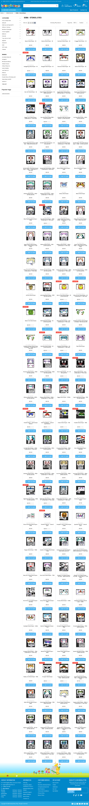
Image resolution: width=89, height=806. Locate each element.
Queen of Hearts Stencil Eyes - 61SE (47, 550)
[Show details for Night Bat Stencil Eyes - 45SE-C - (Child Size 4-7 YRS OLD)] (47, 490)
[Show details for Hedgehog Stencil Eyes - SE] (30, 58)
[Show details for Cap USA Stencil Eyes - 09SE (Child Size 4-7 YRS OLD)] (47, 210)
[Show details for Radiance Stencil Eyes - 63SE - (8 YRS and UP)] (47, 363)
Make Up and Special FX (8, 25)
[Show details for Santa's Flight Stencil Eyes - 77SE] (47, 617)
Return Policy (41, 795)
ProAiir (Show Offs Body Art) (9, 77)
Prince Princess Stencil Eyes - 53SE (30, 525)
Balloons (4, 34)
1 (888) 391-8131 (6, 786)
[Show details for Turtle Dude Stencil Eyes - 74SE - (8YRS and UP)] (64, 668)
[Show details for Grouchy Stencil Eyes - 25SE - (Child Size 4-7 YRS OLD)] (64, 439)
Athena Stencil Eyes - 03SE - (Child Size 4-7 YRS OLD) (47, 194)
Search (39, 782)
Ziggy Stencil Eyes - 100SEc (64, 397)
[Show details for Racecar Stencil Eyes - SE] (64, 58)
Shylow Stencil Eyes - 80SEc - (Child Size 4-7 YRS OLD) (47, 398)
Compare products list (43, 787)
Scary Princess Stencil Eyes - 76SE (47, 601)
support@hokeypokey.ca (9, 784)
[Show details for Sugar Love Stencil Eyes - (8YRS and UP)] (80, 83)
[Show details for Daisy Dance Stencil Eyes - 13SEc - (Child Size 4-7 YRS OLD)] (30, 236)
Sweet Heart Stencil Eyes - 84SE (63, 652)
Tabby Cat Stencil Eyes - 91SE (30, 676)
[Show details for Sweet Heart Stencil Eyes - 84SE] (64, 642)
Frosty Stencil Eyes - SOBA (63, 600)
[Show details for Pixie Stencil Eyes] (80, 337)
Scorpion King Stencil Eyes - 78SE (64, 626)
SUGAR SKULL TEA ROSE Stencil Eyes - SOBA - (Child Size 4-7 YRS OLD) (30, 169)
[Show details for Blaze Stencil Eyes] (80, 185)
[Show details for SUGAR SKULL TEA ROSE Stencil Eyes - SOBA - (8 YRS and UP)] (80, 134)
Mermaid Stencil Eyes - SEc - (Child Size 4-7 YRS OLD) (64, 321)
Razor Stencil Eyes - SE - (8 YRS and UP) (64, 372)
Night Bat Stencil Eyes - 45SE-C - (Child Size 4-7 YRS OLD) (47, 499)
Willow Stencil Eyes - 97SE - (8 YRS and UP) (30, 753)
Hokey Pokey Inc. (6, 66)
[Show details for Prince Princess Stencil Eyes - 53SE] (30, 515)
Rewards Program (27, 792)
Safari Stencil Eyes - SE (80, 66)
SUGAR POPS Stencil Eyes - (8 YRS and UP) (47, 143)
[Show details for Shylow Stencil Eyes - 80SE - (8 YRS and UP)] (30, 388)
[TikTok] (87, 1)
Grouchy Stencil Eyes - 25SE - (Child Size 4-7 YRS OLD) (64, 448)
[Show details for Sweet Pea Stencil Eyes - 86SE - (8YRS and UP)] (80, 642)
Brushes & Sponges (6, 29)
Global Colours (5, 63)
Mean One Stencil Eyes (30, 320)
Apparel (4, 40)
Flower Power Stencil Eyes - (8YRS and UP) (64, 703)
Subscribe (71, 791)
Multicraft (4, 75)
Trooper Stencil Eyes (47, 676)
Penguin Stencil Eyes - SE (47, 66)
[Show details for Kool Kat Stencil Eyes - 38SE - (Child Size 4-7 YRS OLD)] (80, 465)
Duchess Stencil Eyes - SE (64, 41)
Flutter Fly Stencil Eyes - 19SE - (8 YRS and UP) (47, 270)
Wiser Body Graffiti (6, 79)
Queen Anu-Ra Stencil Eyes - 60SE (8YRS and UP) (64, 550)
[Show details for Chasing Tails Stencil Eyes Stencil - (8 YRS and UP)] (64, 109)
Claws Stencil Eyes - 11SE (64, 422)
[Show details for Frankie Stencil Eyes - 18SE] (80, 414)
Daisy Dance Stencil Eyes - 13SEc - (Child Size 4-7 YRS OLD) (30, 245)
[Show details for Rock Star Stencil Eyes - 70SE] (47, 566)
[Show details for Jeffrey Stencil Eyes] (30, 286)
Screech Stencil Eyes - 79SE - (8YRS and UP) (80, 626)
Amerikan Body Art (6, 57)
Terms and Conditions (43, 791)
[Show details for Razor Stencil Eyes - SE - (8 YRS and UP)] (64, 363)
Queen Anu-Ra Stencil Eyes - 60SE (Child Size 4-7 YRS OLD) (80, 550)
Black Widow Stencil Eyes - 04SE (64, 169)
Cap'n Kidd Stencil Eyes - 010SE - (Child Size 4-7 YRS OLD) (63, 220)
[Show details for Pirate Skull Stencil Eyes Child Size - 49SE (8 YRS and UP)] (30, 134)
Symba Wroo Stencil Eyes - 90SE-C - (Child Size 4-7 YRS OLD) (64, 728)
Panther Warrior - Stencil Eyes (47, 525)
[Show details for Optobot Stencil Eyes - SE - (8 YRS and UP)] (47, 337)
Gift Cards (4, 47)
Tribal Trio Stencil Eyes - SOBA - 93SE (80, 728)
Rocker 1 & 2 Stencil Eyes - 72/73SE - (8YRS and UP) (63, 576)
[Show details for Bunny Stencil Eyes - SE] (47, 32)
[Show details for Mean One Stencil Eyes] (30, 312)
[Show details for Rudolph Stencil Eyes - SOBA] (30, 617)
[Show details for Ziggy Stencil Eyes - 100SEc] (64, 388)
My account (56, 782)
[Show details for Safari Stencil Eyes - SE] (80, 58)
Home (2, 13)
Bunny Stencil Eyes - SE (47, 41)
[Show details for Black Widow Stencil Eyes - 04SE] (64, 159)
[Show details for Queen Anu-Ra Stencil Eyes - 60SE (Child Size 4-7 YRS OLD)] (80, 541)
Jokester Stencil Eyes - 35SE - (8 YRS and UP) (30, 474)
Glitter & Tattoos (6, 27)
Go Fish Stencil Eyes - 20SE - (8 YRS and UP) (80, 118)
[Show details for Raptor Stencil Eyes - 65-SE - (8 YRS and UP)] (30, 719)
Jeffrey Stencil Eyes (31, 295)
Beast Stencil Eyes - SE (30, 41)
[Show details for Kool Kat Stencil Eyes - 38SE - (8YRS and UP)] (64, 465)
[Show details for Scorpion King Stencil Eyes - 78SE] (64, 617)
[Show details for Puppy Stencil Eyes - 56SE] (30, 541)
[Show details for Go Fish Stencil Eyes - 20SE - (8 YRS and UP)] (80, 108)
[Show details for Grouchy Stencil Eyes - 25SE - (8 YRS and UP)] (47, 439)
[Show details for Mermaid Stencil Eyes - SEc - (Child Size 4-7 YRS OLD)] (64, 312)
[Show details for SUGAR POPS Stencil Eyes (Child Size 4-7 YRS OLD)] (64, 134)
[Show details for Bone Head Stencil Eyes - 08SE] (80, 159)
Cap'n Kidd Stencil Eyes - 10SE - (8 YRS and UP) (80, 398)
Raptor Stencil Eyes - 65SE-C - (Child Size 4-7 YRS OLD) (80, 703)
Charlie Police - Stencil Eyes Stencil (31, 423)
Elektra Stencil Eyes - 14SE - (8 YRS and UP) (47, 245)
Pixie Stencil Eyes (80, 346)
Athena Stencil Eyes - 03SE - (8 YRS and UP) (31, 194)
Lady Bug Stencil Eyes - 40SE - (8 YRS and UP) (47, 296)
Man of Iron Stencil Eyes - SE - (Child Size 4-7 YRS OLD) (80, 296)
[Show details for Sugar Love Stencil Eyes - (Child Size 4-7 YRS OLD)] (30, 108)
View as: (25, 22)
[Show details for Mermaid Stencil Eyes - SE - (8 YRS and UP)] (47, 312)
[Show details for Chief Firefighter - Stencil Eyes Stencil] (47, 414)
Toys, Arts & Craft (6, 38)
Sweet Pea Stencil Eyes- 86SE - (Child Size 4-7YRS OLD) (47, 169)
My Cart (55, 789)
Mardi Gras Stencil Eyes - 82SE (47, 652)
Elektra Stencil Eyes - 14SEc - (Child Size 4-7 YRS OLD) (64, 245)
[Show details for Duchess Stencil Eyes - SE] (64, 32)
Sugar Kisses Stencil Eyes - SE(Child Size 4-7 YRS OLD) (64, 92)
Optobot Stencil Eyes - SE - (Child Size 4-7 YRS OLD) (64, 347)
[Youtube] (81, 795)
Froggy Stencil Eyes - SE (80, 41)
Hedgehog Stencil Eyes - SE (30, 66)
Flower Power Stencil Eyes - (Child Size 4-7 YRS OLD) (30, 270)
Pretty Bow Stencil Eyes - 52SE (80, 499)
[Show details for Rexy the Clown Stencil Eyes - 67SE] (30, 566)
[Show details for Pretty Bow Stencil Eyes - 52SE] (80, 490)
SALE (3, 45)
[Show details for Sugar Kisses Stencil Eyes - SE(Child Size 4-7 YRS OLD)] (64, 83)
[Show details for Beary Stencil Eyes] (63, 185)
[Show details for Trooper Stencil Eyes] (47, 668)
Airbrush (4, 23)
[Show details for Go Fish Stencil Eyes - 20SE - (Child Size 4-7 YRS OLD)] (30, 439)
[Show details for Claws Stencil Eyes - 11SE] (64, 414)
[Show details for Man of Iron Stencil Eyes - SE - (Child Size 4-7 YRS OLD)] (80, 286)
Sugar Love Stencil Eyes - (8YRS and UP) (80, 92)
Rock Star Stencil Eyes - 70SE (47, 575)
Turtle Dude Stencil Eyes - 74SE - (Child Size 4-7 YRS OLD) (80, 678)
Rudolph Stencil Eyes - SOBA (31, 626)
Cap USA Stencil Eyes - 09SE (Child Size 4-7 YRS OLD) (47, 219)
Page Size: (69, 22)
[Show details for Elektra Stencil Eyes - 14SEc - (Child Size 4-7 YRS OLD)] (64, 236)
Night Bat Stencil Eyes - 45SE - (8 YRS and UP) (31, 499)
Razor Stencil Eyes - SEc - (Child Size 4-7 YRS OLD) (80, 372)
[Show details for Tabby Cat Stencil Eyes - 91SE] (30, 668)
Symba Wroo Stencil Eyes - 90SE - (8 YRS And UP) (47, 728)
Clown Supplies (5, 31)
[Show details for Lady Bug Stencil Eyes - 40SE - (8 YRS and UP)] (47, 286)
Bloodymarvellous (6, 61)
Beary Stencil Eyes (63, 193)
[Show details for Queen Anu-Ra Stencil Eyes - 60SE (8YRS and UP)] (64, 541)
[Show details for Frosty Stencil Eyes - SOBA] (64, 592)
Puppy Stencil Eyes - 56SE (30, 550)
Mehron (4, 72)
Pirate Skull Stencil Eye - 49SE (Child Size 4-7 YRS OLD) (64, 499)
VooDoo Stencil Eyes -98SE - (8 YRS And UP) (80, 753)
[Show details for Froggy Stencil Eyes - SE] (80, 32)
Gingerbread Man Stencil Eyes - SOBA (80, 601)
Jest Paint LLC (5, 70)
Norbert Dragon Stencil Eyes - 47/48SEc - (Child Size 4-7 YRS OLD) (31, 347)
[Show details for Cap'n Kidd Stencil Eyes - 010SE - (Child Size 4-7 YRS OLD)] (64, 210)
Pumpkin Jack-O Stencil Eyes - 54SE (64, 525)
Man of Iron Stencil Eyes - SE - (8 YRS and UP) (64, 296)
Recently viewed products (44, 784)
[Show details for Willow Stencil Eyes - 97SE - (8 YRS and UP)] (30, 744)
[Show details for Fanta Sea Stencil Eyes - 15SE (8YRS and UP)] (47, 693)
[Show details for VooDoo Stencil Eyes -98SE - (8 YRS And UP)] (80, 744)
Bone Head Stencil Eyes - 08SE (80, 169)
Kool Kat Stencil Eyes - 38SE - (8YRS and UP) (64, 474)
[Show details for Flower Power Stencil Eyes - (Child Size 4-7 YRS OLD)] (30, 261)
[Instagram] (85, 1)
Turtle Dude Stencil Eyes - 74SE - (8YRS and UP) (63, 677)
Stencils (4, 36)
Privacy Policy (41, 793)
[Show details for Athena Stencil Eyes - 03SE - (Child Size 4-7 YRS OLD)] (47, 185)
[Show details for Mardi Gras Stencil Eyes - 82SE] (47, 642)
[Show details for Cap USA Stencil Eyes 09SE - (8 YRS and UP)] (47, 108)
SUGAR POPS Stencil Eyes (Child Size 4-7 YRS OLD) (64, 143)
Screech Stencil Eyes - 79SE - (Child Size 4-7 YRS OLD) (30, 652)
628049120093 (6, 94)
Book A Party (26, 796)
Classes (4, 49)
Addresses (55, 787)
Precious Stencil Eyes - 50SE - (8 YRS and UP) (30, 372)
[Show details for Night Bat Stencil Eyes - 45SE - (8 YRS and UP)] (30, 490)
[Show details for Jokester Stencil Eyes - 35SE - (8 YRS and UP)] (30, 465)
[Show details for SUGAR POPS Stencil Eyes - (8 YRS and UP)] (47, 134)
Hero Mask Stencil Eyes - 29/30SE (80, 448)
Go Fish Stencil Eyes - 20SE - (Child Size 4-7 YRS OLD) (31, 448)
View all (4, 84)
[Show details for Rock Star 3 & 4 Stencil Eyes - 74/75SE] (30, 592)
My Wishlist (55, 791)
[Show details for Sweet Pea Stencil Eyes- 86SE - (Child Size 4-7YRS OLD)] (47, 159)
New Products (74, 10)
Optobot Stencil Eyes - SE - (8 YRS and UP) (47, 347)
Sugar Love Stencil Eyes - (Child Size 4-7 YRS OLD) (30, 118)
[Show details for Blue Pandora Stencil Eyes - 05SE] (30, 210)
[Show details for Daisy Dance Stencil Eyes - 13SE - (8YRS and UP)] (80, 210)
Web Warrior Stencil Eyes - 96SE (30, 703)
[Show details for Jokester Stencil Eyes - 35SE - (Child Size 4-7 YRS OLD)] (47, 465)
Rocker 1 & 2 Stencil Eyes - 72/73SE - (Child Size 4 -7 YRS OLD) (80, 576)
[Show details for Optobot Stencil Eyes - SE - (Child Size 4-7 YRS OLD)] (64, 337)
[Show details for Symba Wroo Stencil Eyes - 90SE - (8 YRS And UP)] (47, 719)
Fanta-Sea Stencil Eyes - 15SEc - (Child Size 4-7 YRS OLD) (80, 245)
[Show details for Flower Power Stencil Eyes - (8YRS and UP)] (64, 693)
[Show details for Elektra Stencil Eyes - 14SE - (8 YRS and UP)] (47, 236)
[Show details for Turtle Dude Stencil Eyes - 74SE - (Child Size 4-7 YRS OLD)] (80, 668)
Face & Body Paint (6, 20)
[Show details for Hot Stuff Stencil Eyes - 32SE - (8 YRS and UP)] (80, 261)
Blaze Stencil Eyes (80, 193)
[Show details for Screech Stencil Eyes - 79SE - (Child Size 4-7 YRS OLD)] (30, 642)
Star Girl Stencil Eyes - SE (30, 92)
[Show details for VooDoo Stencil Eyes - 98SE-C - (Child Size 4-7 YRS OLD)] (64, 744)
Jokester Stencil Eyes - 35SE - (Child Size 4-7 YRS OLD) (47, 474)
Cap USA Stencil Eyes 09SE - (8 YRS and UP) (47, 118)
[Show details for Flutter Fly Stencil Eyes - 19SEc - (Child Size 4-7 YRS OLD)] (64, 261)
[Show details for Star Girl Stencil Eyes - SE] (30, 83)
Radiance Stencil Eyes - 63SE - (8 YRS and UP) (47, 372)
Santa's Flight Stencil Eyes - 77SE (47, 626)
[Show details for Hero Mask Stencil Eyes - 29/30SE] (80, 439)
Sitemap (25, 782)
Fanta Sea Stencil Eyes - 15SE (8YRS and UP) (47, 703)
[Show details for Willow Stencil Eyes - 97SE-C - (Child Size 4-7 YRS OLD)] (47, 744)
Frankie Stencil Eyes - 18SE (80, 422)
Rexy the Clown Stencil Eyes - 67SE (30, 576)
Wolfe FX (4, 81)
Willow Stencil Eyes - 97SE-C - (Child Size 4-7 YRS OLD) (47, 753)
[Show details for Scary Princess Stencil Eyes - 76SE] (47, 592)
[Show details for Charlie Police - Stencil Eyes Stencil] (30, 414)
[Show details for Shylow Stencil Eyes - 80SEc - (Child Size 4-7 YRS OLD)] (47, 388)
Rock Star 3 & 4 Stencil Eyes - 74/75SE (30, 601)
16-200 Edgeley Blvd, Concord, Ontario (12, 782)
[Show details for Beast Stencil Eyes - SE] (30, 32)
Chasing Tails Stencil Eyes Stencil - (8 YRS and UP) (63, 118)
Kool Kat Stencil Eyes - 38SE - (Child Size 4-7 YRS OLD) (80, 474)
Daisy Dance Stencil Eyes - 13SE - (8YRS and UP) (80, 219)
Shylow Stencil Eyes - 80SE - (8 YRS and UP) (31, 398)
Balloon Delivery (27, 794)
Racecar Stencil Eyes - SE (64, 66)
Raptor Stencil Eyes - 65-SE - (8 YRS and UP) (30, 728)
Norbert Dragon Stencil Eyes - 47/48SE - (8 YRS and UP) (80, 321)
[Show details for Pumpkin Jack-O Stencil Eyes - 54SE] (64, 515)
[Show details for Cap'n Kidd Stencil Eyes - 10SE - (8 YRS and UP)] (80, 388)
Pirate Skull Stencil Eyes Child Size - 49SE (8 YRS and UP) (30, 143)
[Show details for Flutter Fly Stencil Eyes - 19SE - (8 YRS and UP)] (47, 261)
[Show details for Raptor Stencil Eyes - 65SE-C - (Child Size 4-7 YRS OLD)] (80, 693)
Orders (54, 784)
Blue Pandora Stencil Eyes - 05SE (31, 219)
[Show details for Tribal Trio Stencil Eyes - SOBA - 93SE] (80, 719)
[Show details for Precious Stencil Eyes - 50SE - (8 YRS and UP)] (30, 363)
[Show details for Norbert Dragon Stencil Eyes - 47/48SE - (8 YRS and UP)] (80, 312)
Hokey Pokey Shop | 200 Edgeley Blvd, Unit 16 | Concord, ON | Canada (46, 1)
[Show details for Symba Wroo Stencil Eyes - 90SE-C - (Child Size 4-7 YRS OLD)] (64, 719)
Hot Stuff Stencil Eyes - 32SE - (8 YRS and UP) (80, 270)
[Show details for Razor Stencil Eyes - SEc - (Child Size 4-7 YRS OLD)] (80, 363)
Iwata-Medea (5, 68)
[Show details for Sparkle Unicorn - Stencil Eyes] (80, 516)
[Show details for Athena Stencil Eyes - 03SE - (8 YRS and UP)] (30, 185)
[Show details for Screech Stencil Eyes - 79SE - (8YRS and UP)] (80, 617)
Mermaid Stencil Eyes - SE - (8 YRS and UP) (47, 321)
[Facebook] (73, 795)
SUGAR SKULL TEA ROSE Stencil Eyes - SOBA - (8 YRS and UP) (80, 143)
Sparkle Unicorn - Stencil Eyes (80, 525)
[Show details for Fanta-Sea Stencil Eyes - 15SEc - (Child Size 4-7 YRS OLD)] (80, 236)
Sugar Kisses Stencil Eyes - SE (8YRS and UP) (47, 92)
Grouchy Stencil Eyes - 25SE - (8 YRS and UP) (47, 448)
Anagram (4, 59)
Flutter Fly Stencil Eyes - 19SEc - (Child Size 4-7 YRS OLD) (64, 270)
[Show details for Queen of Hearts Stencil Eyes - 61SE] (47, 541)
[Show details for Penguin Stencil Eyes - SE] (47, 58)
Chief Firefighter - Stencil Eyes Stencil (47, 423)
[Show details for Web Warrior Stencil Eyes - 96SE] (30, 693)
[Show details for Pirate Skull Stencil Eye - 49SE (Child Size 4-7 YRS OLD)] (64, 490)
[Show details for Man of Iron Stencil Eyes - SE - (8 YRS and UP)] (64, 286)
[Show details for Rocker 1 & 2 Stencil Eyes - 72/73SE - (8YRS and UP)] (64, 566)
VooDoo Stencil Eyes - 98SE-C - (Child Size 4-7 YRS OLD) (64, 753)
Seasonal (4, 42)
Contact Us (83, 10)
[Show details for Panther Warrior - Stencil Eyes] (47, 515)
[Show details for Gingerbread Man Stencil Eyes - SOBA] (80, 592)
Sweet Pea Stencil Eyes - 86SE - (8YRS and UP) (80, 652)
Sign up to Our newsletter (77, 780)
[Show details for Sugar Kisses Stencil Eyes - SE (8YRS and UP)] (47, 83)
